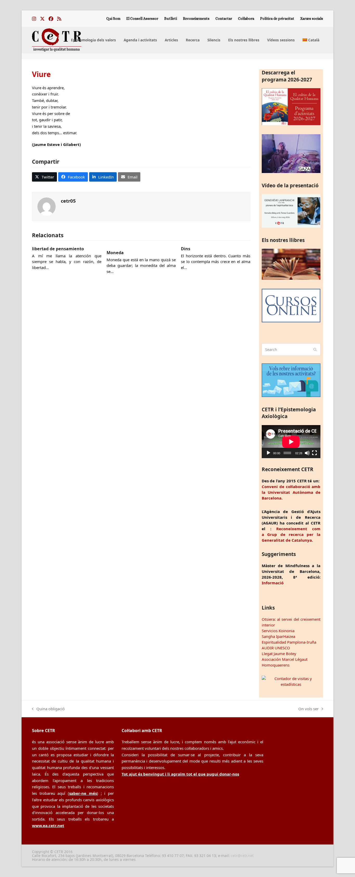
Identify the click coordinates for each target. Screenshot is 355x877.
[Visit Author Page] (46, 206)
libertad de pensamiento (58, 249)
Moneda (115, 252)
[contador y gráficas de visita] (291, 684)
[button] (44, 177)
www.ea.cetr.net (48, 825)
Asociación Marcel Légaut (284, 659)
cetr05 (68, 200)
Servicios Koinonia (278, 630)
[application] (291, 441)
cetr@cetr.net (242, 855)
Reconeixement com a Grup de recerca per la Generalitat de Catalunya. (291, 534)
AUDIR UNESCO (276, 647)
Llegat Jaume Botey (279, 653)
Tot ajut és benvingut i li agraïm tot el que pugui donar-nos (180, 774)
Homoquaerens (276, 665)
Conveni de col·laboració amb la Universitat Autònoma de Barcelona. (291, 492)
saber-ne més (83, 793)
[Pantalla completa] (314, 453)
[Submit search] (315, 349)
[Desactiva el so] (307, 453)
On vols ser (308, 709)
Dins (185, 249)
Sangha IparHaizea (278, 636)
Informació (273, 582)
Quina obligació (48, 709)
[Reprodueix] (268, 453)
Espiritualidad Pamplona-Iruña (289, 642)
